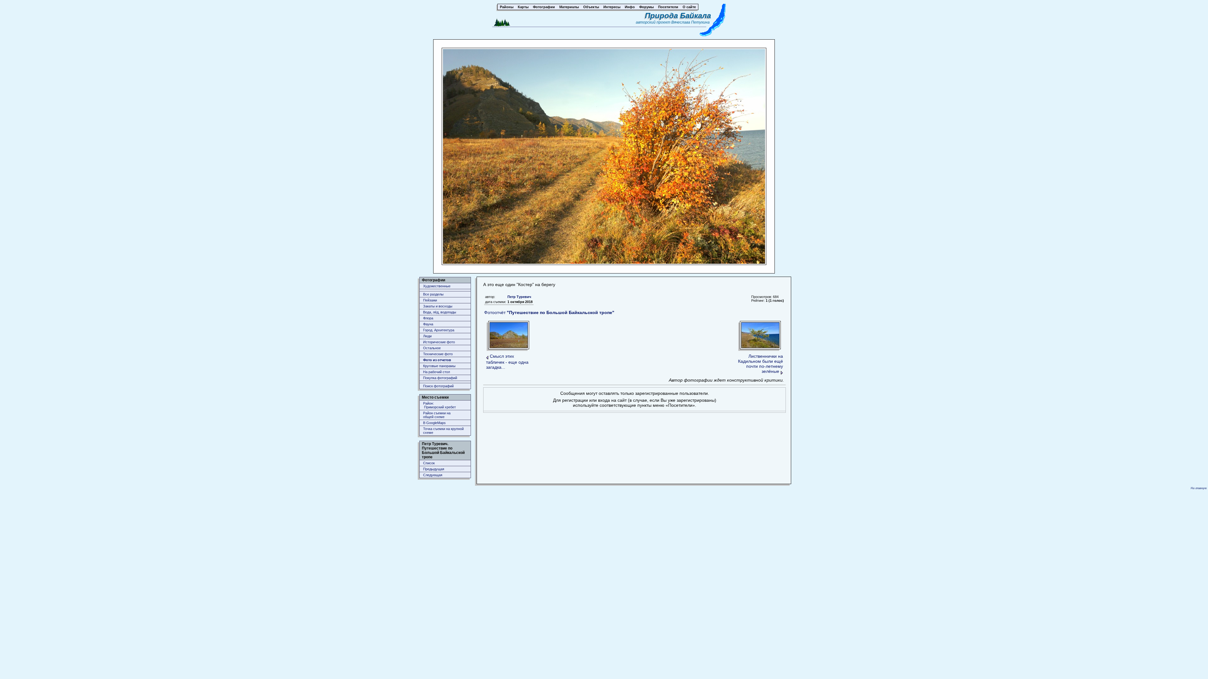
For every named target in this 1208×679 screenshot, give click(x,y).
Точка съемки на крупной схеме (443, 430)
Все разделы (433, 294)
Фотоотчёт (549, 312)
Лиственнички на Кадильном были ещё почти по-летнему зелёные (760, 364)
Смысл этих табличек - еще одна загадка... (507, 362)
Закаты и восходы (437, 306)
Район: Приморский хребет (439, 405)
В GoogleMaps (434, 423)
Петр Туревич (519, 297)
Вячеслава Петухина (690, 22)
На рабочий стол (436, 372)
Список (429, 463)
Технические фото (438, 354)
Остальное (432, 348)
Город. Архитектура (438, 330)
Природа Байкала (678, 15)
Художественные (436, 286)
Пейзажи (430, 300)
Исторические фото (439, 342)
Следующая (432, 475)
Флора (428, 318)
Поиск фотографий (438, 386)
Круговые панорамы (439, 366)
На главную (1199, 488)
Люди (427, 336)
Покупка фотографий (440, 378)
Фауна (428, 324)
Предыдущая (433, 469)
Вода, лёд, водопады (439, 312)
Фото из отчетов (437, 360)
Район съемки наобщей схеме (436, 415)
